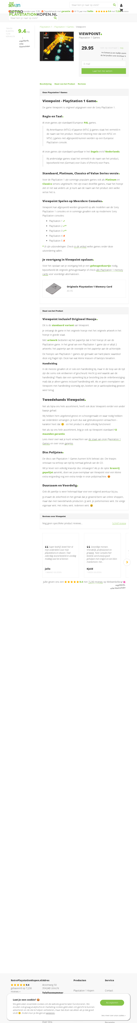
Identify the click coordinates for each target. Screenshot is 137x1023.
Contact (109, 990)
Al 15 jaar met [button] (83, 11)
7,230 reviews (95, 581)
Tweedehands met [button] (57, 11)
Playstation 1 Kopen (84, 990)
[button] (123, 47)
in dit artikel (80, 246)
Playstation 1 (46, 26)
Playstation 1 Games (64, 26)
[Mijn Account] (121, 5)
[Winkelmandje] (121, 10)
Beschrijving (46, 84)
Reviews (82, 84)
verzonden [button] (25, 11)
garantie (69, 443)
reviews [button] (118, 11)
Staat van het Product (64, 84)
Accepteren (112, 1002)
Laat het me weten (102, 71)
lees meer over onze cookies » (114, 1015)
